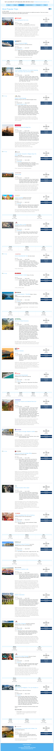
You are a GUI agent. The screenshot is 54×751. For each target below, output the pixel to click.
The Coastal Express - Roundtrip (22, 294)
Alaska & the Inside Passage (21, 656)
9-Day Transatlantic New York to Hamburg (24, 515)
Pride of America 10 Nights (21, 43)
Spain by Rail (18, 174)
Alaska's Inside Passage (20, 98)
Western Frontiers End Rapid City (23, 127)
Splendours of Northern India (21, 569)
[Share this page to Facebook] (49, 9)
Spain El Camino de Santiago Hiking (23, 453)
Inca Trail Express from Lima (21, 20)
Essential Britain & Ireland (21, 275)
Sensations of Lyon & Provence (22, 544)
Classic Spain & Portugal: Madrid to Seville (25, 431)
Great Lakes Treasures (20, 623)
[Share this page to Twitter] (50, 9)
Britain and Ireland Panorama (22, 320)
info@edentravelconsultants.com (41, 1)
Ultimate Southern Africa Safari (22, 487)
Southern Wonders (19, 350)
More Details (46, 24)
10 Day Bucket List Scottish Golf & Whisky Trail (26, 728)
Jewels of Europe (19, 197)
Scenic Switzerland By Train (21, 256)
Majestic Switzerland (19, 594)
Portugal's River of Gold (20, 224)
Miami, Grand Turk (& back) (21, 375)
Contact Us (46, 159)
